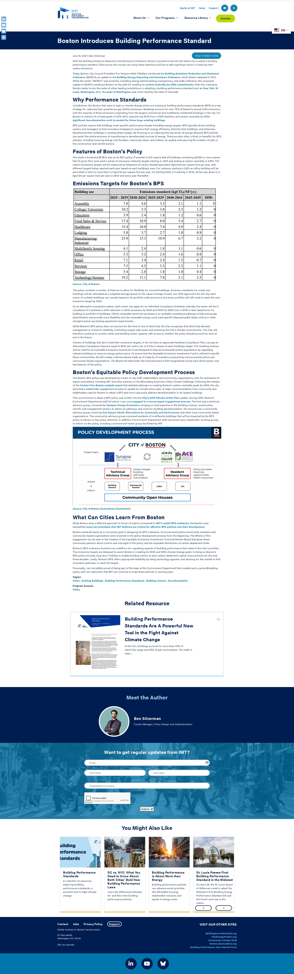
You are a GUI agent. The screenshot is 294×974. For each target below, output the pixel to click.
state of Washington (119, 92)
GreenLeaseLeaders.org (223, 943)
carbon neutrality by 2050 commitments (170, 84)
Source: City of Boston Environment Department (102, 508)
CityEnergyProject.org (224, 936)
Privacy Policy (93, 924)
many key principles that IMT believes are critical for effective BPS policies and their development (145, 527)
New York (208, 88)
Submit (145, 809)
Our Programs (165, 18)
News (202, 7)
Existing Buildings (92, 580)
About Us (139, 18)
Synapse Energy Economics (122, 405)
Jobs (76, 924)
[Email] (4, 25)
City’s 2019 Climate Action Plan (160, 397)
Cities (76, 580)
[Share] (4, 37)
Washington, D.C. (90, 92)
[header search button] (233, 8)
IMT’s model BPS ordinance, (173, 523)
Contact (62, 924)
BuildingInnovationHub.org (221, 933)
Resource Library (196, 18)
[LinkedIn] (4, 19)
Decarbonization (178, 580)
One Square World (113, 412)
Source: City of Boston (86, 284)
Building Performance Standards (124, 580)
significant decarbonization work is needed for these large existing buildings (119, 120)
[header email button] (224, 8)
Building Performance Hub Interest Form (213, 947)
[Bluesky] (4, 31)
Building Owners (156, 580)
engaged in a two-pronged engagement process (161, 401)
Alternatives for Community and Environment (152, 412)
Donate (225, 18)
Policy (76, 589)
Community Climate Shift (222, 940)
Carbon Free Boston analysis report (101, 385)
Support (213, 7)
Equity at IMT (187, 7)
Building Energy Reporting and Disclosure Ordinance (148, 77)
